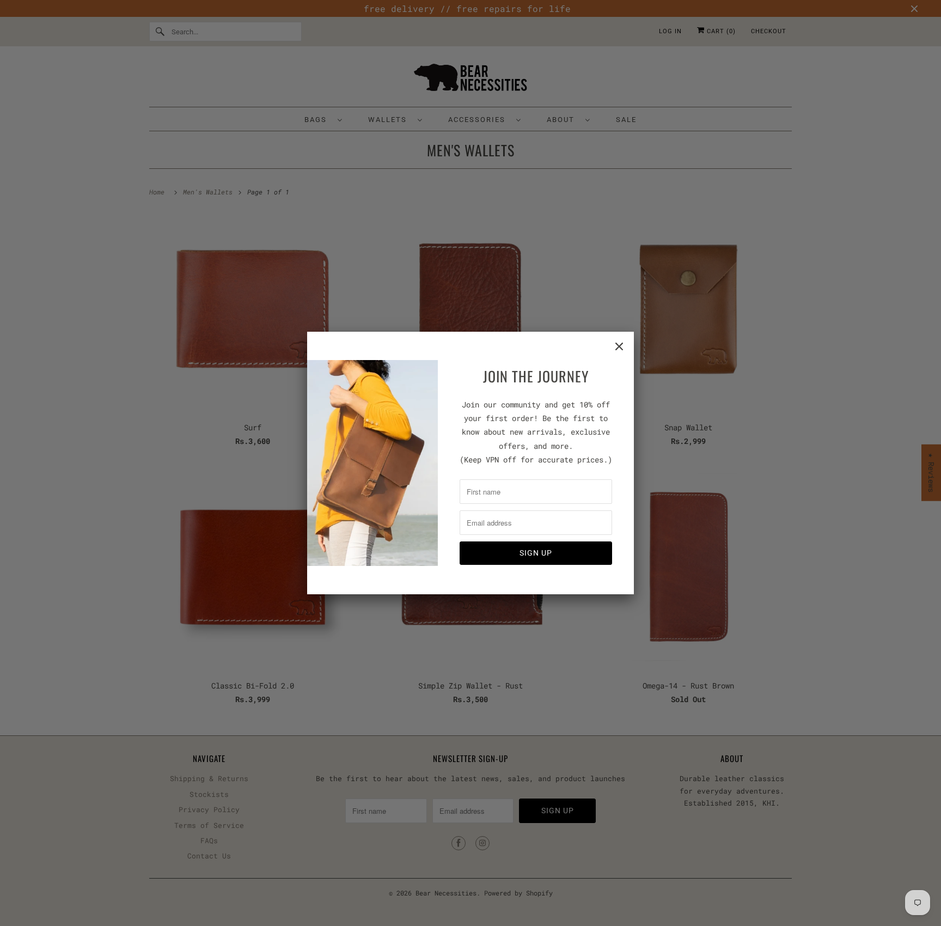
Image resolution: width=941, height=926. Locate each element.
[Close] (619, 346)
